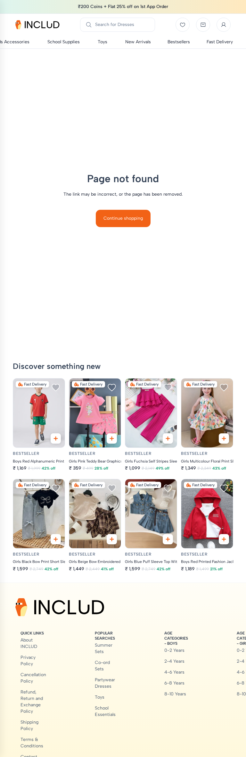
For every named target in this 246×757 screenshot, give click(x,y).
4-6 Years (174, 672)
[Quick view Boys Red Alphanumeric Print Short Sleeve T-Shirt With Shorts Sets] (56, 438)
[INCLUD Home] (37, 24)
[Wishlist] (183, 25)
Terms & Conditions (31, 743)
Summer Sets (103, 648)
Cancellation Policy (33, 678)
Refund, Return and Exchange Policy (31, 701)
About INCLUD (28, 643)
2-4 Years (174, 661)
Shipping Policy (29, 725)
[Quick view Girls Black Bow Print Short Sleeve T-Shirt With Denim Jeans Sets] (56, 539)
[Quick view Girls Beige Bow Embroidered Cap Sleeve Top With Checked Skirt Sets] (112, 539)
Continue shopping (123, 218)
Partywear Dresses (105, 683)
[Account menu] (224, 25)
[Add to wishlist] (55, 387)
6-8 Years (174, 683)
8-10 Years (175, 694)
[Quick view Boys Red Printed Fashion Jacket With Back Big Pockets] (224, 539)
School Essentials (105, 711)
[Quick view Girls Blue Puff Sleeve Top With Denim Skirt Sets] (168, 539)
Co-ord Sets (102, 666)
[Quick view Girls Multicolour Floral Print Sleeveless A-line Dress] (224, 438)
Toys (99, 697)
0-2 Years (174, 650)
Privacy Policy (28, 661)
